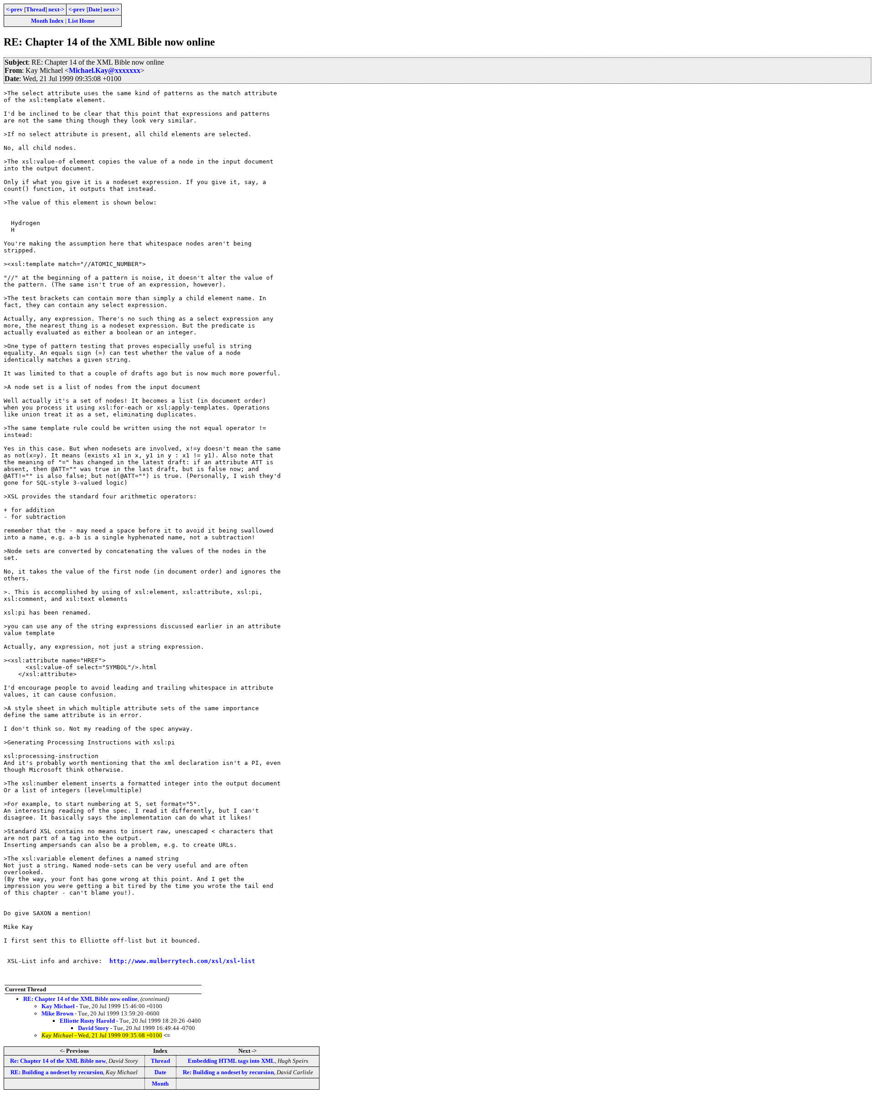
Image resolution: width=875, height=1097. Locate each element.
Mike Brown (57, 1013)
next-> (56, 9)
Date (94, 9)
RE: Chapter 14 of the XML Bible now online (80, 998)
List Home (81, 20)
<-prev (14, 9)
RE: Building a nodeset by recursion (56, 1072)
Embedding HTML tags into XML (231, 1060)
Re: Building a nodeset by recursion (228, 1072)
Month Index (47, 20)
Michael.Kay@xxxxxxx (104, 70)
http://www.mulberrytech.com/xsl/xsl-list (182, 961)
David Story (93, 1028)
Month (160, 1083)
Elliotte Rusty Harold (87, 1020)
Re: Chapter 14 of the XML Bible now (58, 1060)
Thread (35, 9)
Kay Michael (58, 1006)
